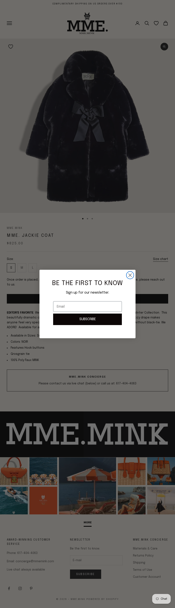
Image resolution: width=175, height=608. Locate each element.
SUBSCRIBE (87, 319)
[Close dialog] (130, 275)
